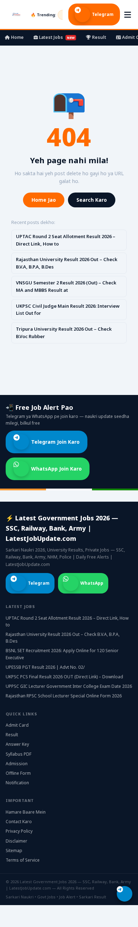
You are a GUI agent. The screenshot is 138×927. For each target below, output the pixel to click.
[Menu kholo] (127, 14)
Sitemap (14, 851)
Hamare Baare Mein (26, 812)
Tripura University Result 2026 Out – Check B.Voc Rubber (64, 332)
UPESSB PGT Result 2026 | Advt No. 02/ (45, 667)
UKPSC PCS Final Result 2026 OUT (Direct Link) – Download (64, 677)
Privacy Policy (19, 831)
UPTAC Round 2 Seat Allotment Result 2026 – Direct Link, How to (65, 240)
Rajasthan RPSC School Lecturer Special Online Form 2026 (64, 696)
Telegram (103, 14)
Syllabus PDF (18, 754)
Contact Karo (19, 822)
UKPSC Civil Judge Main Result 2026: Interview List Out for (68, 310)
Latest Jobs (56, 37)
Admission (17, 764)
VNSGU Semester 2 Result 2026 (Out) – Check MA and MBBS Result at (66, 286)
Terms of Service (23, 860)
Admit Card (17, 725)
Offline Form (18, 773)
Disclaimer (16, 841)
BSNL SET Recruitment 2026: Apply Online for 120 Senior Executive (62, 654)
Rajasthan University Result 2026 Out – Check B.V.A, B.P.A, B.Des (66, 263)
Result (98, 37)
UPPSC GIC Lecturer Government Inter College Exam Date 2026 (69, 686)
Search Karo (91, 199)
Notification (17, 783)
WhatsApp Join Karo (56, 468)
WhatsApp (91, 583)
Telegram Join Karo (55, 441)
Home (17, 37)
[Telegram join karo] (124, 894)
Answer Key (17, 744)
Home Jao (43, 199)
